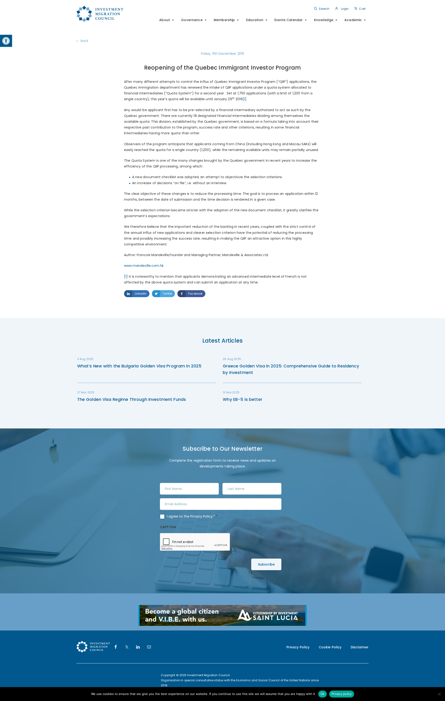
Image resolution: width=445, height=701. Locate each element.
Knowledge (323, 20)
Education (254, 20)
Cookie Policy (330, 647)
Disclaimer (360, 647)
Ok (323, 694)
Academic (353, 20)
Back (85, 41)
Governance (191, 20)
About (164, 20)
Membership (224, 20)
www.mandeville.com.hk (144, 265)
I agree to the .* (192, 516)
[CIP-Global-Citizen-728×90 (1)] (222, 615)
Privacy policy (341, 694)
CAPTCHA (168, 527)
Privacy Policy (201, 516)
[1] (244, 99)
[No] (439, 694)
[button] (6, 41)
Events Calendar (288, 20)
